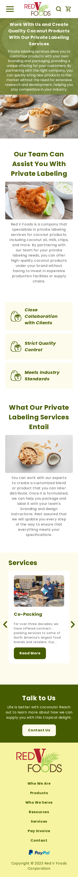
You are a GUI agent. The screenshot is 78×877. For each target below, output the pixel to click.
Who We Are (39, 783)
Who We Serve (39, 802)
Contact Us (39, 730)
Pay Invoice (39, 830)
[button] (10, 9)
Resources (39, 811)
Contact (39, 840)
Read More (30, 653)
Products (39, 792)
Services (39, 821)
